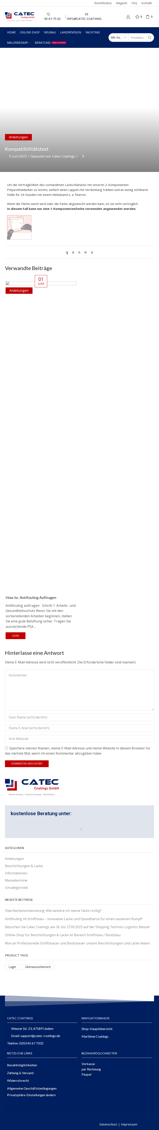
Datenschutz (108, 1124)
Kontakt (146, 3)
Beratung (50, 43)
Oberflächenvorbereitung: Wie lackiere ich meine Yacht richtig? (53, 910)
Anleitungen (18, 137)
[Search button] (150, 37)
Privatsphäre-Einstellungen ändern (31, 1095)
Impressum (129, 1124)
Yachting (92, 32)
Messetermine (16, 880)
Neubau (50, 32)
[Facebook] (68, 252)
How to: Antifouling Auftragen (31, 597)
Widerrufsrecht (18, 1080)
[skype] (91, 252)
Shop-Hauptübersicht (97, 1029)
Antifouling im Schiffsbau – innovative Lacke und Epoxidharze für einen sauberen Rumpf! (73, 919)
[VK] (73, 252)
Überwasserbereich (38, 967)
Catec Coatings (63, 156)
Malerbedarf (17, 43)
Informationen (16, 873)
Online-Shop (30, 32)
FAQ (134, 3)
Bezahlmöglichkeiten (22, 1065)
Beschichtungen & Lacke (24, 866)
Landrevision (70, 32)
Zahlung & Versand (20, 1073)
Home (11, 32)
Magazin (121, 3)
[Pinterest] (79, 252)
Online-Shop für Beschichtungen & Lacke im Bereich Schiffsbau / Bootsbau (62, 935)
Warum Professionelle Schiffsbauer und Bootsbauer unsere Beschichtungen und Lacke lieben (77, 943)
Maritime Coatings (95, 1036)
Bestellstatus (103, 3)
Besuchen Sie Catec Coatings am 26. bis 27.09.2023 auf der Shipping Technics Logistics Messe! (77, 927)
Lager (12, 967)
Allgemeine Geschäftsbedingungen (32, 1088)
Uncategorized (16, 887)
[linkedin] (85, 252)
